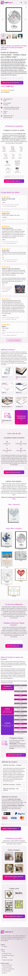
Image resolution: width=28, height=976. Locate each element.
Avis (4, 951)
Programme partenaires (7, 959)
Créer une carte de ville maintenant (11, 82)
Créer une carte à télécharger (15, 754)
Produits (5, 946)
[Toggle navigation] (25, 2)
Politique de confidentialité (8, 969)
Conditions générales (7, 967)
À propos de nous (7, 953)
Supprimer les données (8, 955)
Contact (5, 957)
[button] (3, 36)
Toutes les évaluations (14, 340)
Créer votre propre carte (13, 645)
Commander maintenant (7, 688)
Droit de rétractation (6, 970)
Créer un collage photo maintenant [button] (13, 916)
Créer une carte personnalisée (13, 472)
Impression (4, 972)
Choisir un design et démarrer (13, 181)
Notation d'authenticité (7, 965)
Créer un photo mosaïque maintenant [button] (14, 876)
